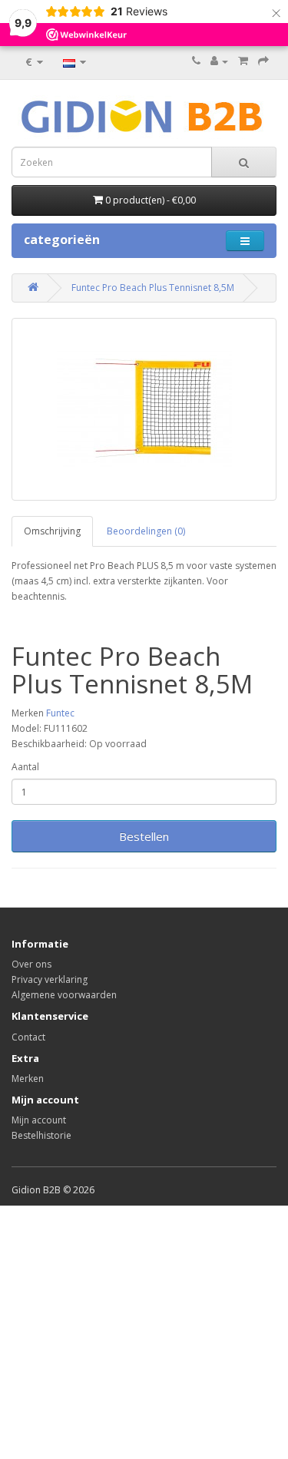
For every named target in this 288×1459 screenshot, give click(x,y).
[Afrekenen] (263, 61)
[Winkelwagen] (243, 61)
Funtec (60, 713)
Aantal (25, 766)
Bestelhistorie (41, 1135)
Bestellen (144, 836)
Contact (28, 1037)
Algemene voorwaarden (64, 994)
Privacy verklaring (50, 979)
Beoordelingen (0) (146, 531)
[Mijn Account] (219, 61)
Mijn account (39, 1120)
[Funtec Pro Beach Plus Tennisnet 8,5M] (144, 409)
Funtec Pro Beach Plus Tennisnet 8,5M (152, 287)
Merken (28, 1078)
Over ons (31, 964)
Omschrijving (52, 531)
